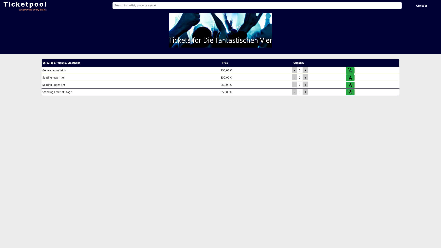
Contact (421, 5)
